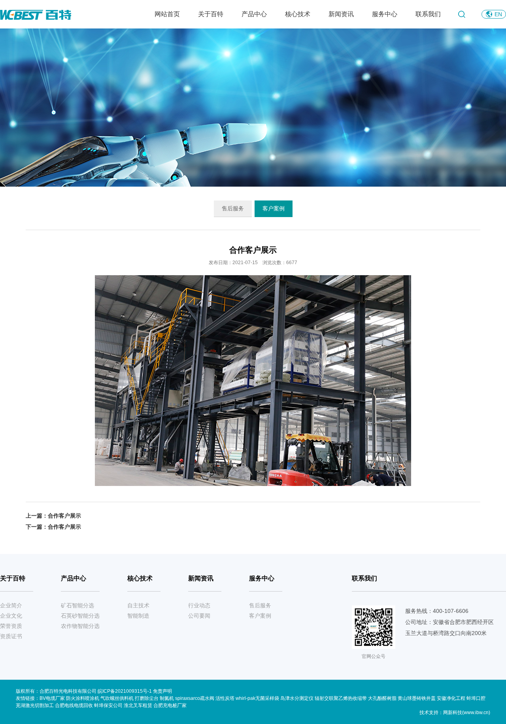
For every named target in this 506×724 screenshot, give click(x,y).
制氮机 (167, 698)
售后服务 (233, 208)
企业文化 (11, 615)
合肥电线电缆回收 (74, 705)
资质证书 (11, 636)
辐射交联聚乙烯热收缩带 (341, 698)
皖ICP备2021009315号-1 (125, 691)
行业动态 (199, 605)
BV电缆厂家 (52, 698)
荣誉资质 (11, 626)
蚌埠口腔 (475, 698)
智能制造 (138, 615)
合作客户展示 (64, 515)
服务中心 (384, 14)
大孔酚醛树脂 (382, 698)
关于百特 (210, 14)
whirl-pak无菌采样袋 (257, 698)
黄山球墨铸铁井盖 (417, 698)
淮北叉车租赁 (138, 705)
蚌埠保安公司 (108, 705)
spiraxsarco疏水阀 (194, 698)
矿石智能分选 (77, 605)
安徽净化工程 (451, 698)
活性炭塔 (224, 698)
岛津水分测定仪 (296, 698)
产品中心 (254, 14)
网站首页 (167, 14)
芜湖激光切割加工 (35, 705)
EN (498, 14)
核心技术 (297, 14)
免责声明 (162, 691)
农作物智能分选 (80, 626)
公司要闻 (199, 615)
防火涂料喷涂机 (82, 698)
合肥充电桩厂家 (170, 705)
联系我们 (428, 14)
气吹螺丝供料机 (117, 698)
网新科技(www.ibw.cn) (466, 712)
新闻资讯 (341, 14)
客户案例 (273, 208)
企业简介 (11, 605)
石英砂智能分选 (80, 615)
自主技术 (138, 605)
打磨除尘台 (147, 698)
